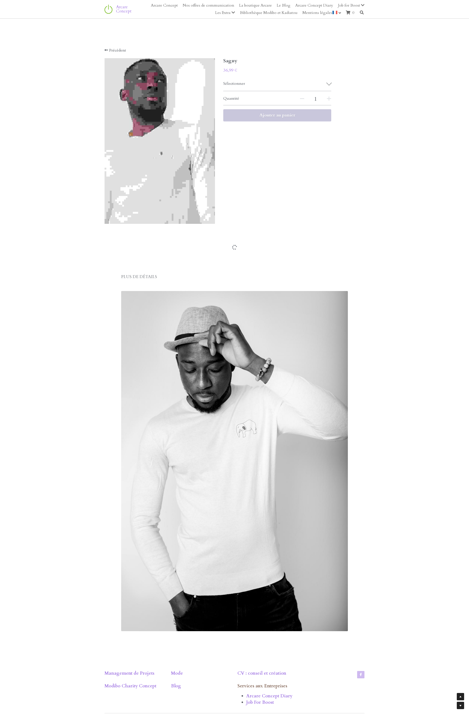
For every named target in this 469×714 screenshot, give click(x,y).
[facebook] (360, 646)
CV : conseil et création (261, 645)
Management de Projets (129, 645)
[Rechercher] (361, 12)
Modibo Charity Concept (130, 658)
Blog (176, 658)
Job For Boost (260, 674)
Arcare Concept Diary (269, 668)
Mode (177, 645)
